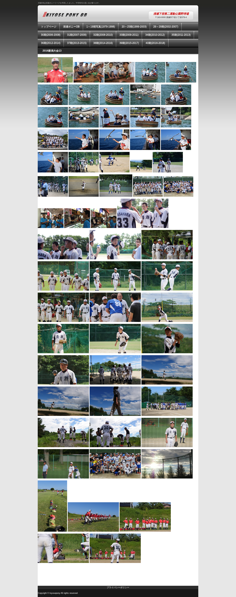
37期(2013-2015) (77, 43)
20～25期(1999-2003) (134, 26)
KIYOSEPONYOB (65, 14)
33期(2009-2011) (129, 34)
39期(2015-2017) (129, 43)
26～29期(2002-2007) (165, 26)
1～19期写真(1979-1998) (100, 26)
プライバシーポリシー (118, 587)
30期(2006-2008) (50, 34)
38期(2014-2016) (103, 43)
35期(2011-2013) (181, 34)
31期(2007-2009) (77, 34)
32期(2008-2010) (103, 34)
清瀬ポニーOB (71, 26)
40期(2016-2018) (155, 43)
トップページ (48, 26)
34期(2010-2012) (155, 34)
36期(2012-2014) (50, 43)
